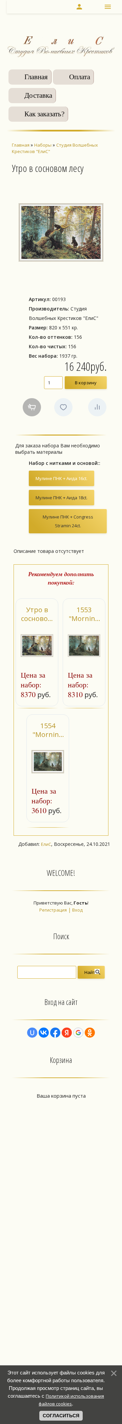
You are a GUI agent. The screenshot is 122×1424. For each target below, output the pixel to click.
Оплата (79, 77)
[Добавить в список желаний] (63, 407)
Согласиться (61, 1415)
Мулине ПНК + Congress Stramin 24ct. (68, 521)
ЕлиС (46, 844)
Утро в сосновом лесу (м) (37, 614)
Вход (77, 910)
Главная (36, 77)
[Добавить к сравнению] (97, 407)
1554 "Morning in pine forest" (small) (48, 730)
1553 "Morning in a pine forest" (84, 614)
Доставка (38, 95)
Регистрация (53, 910)
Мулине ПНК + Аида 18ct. (61, 498)
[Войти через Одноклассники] (90, 1033)
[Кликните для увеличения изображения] (61, 232)
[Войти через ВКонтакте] (44, 1033)
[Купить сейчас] (32, 407)
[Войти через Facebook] (55, 1033)
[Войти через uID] (32, 1033)
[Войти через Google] (78, 1033)
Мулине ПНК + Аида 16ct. (61, 478)
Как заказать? (44, 114)
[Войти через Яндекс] (67, 1033)
